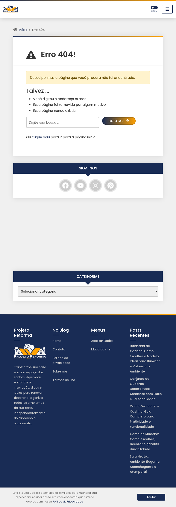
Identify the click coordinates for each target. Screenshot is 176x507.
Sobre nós (60, 371)
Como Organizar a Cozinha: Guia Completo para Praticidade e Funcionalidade (144, 416)
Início (23, 30)
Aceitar (151, 497)
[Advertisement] (88, 235)
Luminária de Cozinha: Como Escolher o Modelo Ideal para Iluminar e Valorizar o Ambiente (145, 359)
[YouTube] (80, 185)
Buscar (117, 120)
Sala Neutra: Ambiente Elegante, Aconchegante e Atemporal (145, 464)
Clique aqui (41, 137)
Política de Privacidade (68, 501)
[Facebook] (65, 185)
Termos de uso (64, 380)
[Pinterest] (110, 185)
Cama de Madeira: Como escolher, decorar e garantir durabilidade (144, 441)
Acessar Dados (102, 341)
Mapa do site (101, 349)
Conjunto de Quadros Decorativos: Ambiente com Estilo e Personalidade (146, 389)
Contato (59, 349)
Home (57, 341)
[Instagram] (95, 185)
